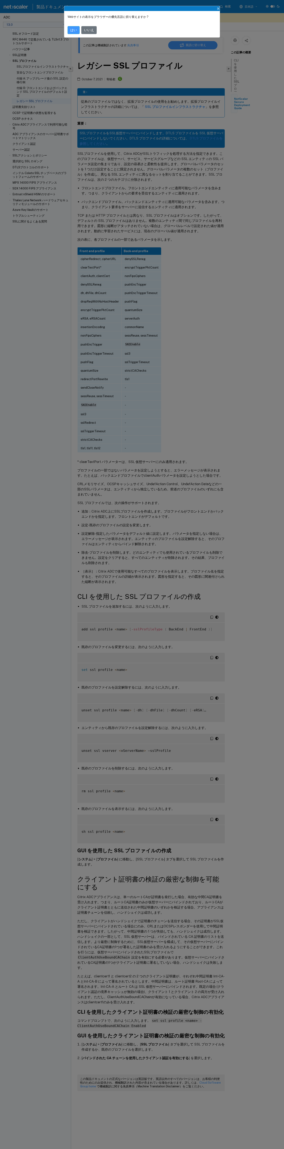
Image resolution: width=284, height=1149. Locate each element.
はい (73, 30)
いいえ (89, 30)
